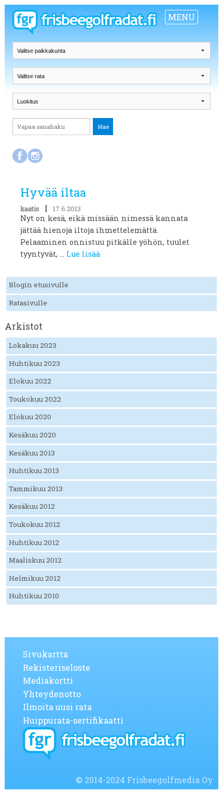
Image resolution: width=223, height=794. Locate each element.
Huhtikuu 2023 (34, 363)
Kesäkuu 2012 (32, 506)
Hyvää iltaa (53, 192)
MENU (181, 16)
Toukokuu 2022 (35, 399)
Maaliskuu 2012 (35, 560)
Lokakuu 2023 (33, 345)
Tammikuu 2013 (36, 488)
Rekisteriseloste (56, 667)
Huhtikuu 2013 (34, 470)
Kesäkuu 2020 (32, 434)
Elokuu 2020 (30, 416)
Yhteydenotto (52, 693)
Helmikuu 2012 (35, 578)
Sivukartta (45, 654)
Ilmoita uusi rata (57, 706)
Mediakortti (48, 680)
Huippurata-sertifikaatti (73, 720)
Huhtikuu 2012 (34, 542)
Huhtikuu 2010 (34, 595)
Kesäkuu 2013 (32, 453)
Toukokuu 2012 (34, 524)
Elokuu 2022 (30, 381)
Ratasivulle (28, 302)
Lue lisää (83, 254)
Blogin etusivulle (38, 284)
